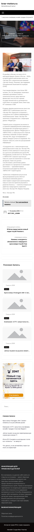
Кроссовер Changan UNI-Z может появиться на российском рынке (14, 422)
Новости (7, 289)
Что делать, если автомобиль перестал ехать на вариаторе (16, 447)
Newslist (10, 530)
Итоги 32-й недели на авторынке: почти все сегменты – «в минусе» (16, 440)
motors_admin (14, 213)
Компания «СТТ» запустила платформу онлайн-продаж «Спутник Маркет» (16, 428)
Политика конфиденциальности (12, 516)
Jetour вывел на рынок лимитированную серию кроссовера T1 (17, 434)
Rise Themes (22, 530)
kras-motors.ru (9, 3)
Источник (6, 197)
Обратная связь (6, 513)
